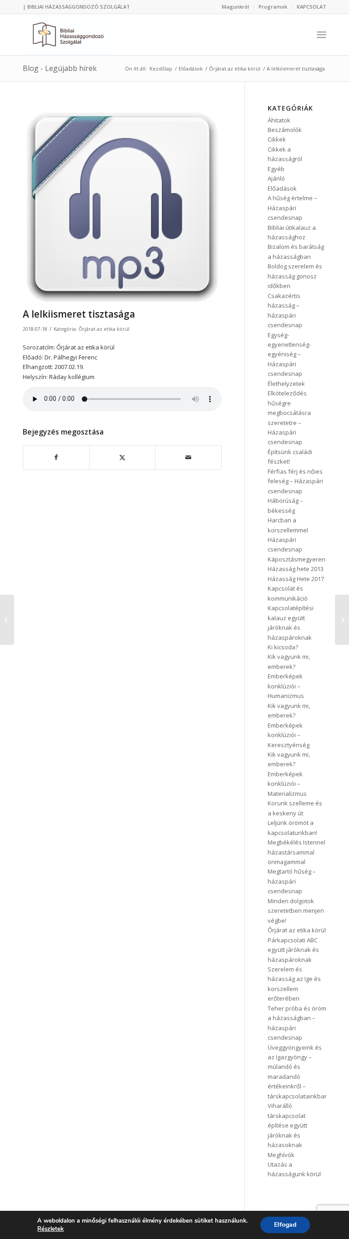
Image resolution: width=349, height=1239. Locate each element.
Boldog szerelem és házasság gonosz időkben (295, 276)
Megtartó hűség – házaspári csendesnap (292, 881)
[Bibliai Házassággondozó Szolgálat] (68, 34)
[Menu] (321, 34)
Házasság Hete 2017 (296, 579)
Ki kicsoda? (283, 647)
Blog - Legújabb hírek (60, 68)
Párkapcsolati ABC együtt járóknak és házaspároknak (293, 950)
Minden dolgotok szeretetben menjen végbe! (296, 911)
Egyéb (276, 169)
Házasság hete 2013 (296, 569)
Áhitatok (279, 120)
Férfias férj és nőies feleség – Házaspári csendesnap (295, 481)
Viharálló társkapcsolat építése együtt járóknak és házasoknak (287, 1125)
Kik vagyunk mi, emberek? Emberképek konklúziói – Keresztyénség (289, 725)
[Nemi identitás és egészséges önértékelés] (342, 620)
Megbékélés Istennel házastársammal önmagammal (296, 852)
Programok (273, 6)
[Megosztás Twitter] (122, 457)
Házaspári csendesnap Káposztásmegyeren (296, 549)
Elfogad (285, 1224)
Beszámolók (285, 130)
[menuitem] (235, 7)
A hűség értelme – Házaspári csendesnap (292, 208)
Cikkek (277, 139)
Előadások (282, 188)
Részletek (50, 1229)
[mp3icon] (122, 204)
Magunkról (235, 6)
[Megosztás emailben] (188, 457)
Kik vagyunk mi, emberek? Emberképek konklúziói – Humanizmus (289, 676)
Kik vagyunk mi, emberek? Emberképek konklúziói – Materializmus (289, 774)
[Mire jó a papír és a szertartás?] (7, 620)
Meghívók (281, 1155)
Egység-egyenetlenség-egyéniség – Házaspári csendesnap (289, 354)
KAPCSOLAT (311, 6)
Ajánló (276, 178)
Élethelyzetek (286, 383)
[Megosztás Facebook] (56, 457)
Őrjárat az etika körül (104, 329)
